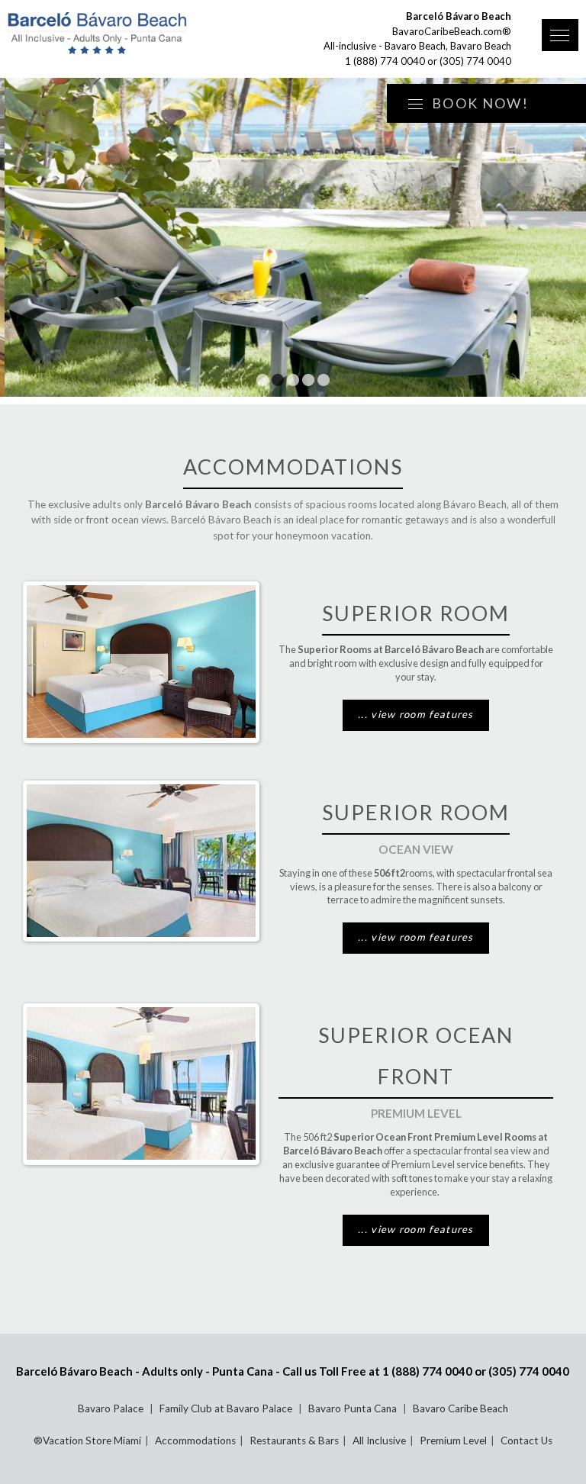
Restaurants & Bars (294, 1440)
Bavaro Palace (112, 1408)
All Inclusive (379, 1440)
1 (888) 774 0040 (385, 61)
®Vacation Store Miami (87, 1440)
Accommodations (195, 1440)
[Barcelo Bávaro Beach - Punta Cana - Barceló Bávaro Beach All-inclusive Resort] (139, 34)
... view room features (416, 714)
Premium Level (453, 1440)
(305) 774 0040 (475, 61)
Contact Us (526, 1440)
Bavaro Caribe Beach (460, 1408)
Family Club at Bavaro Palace (227, 1408)
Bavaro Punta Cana (353, 1408)
